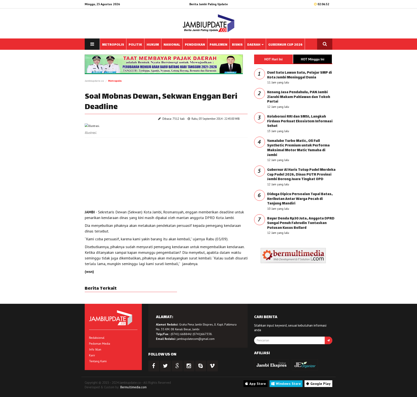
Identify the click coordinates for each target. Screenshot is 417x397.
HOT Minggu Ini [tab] (312, 59)
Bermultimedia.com (133, 387)
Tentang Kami (98, 361)
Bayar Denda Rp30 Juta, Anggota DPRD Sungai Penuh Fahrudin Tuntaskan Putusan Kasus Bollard (300, 223)
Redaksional (96, 338)
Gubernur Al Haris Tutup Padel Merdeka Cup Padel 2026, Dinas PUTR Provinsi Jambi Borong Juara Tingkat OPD (301, 175)
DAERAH (254, 45)
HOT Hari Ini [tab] (273, 59)
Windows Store (288, 383)
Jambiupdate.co (94, 80)
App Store (257, 383)
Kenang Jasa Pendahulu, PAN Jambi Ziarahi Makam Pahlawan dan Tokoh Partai (298, 97)
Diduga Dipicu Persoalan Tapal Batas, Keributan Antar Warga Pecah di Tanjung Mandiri (300, 199)
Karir (92, 355)
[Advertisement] (166, 172)
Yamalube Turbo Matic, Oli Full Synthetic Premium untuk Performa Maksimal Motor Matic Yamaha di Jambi (298, 148)
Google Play (320, 383)
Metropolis (115, 80)
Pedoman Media (99, 344)
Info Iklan (95, 349)
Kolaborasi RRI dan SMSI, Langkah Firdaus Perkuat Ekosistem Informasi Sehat (300, 121)
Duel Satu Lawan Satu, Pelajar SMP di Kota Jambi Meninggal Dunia (299, 75)
